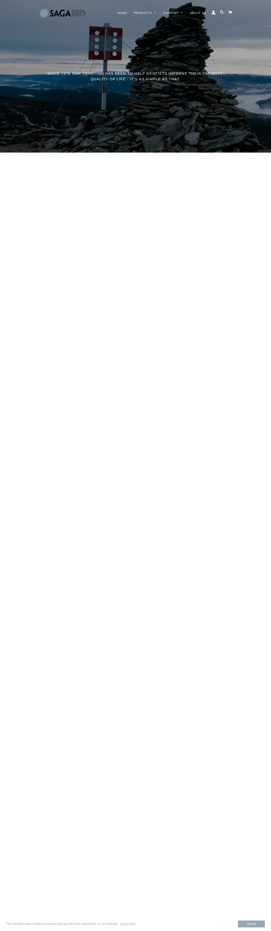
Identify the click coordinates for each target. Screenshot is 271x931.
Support (171, 13)
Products (143, 13)
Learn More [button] (128, 923)
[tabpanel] (135, 76)
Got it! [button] (251, 923)
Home (122, 13)
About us (198, 13)
